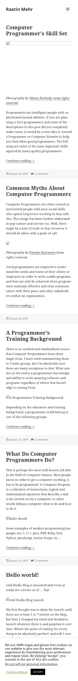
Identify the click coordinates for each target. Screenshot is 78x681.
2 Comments (41, 173)
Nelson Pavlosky (40, 98)
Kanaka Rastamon (42, 252)
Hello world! (22, 574)
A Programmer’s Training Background (34, 335)
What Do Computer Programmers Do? (31, 456)
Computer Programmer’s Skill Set (36, 30)
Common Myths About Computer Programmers (38, 191)
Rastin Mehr (19, 9)
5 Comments (41, 439)
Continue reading (20, 161)
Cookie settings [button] (17, 672)
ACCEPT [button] (38, 672)
